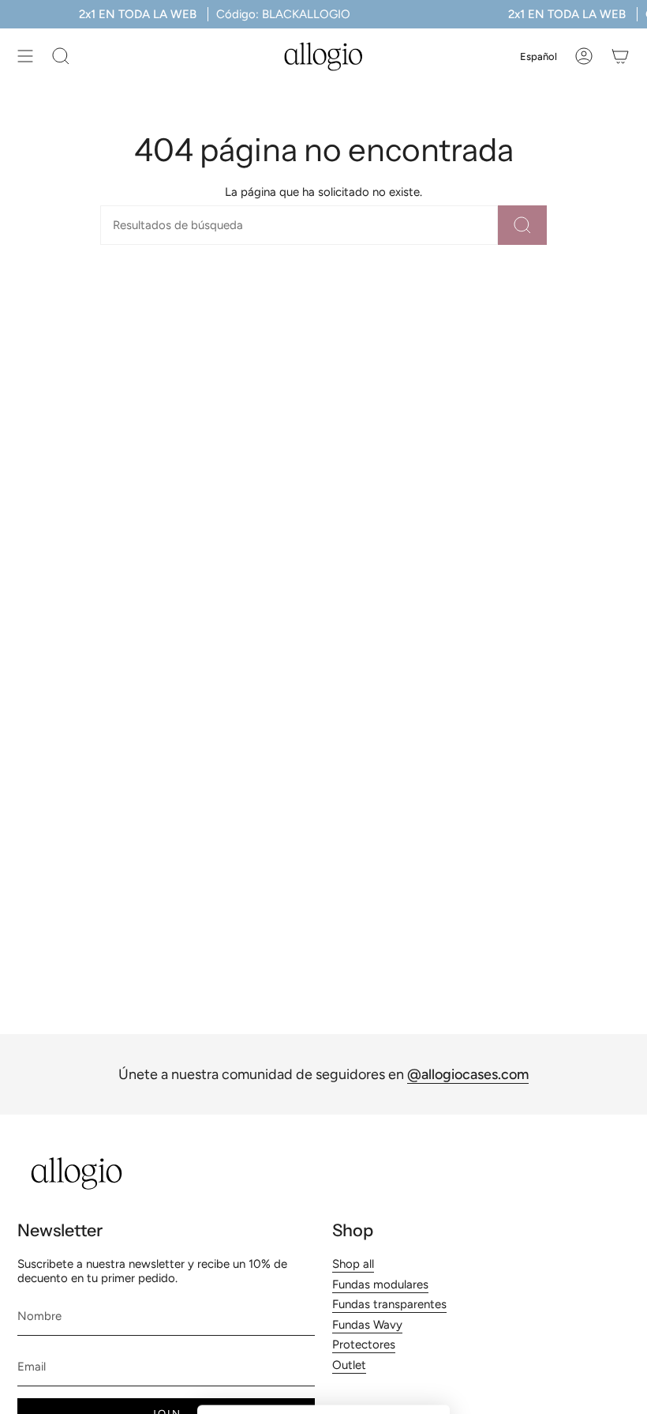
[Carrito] (620, 56)
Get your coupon (324, 1291)
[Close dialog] (429, 1108)
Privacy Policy (354, 1366)
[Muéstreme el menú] (25, 56)
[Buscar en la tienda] (522, 225)
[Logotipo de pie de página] (76, 1173)
